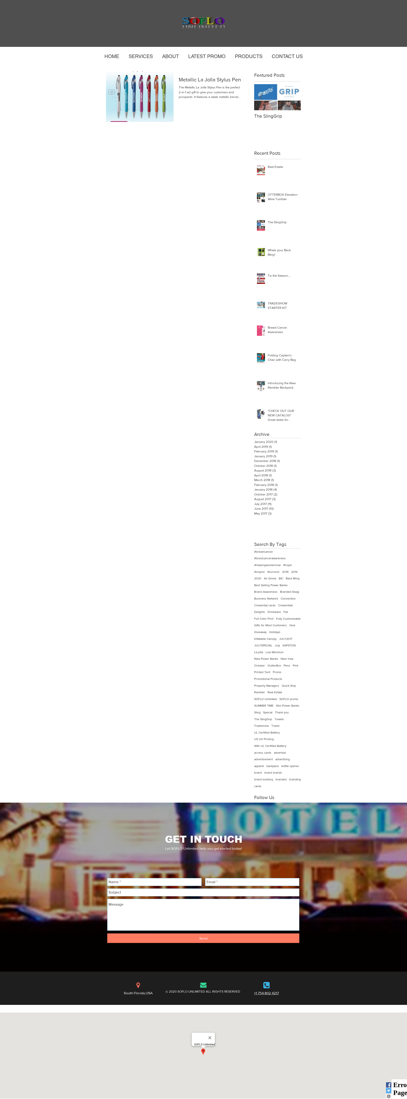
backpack (272, 766)
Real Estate (275, 692)
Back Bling (293, 578)
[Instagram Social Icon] (388, 1096)
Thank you (282, 712)
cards (257, 786)
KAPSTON (289, 645)
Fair (285, 612)
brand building (263, 779)
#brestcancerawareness (270, 558)
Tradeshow (261, 725)
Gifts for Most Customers (270, 625)
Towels (279, 719)
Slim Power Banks (287, 705)
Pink (295, 665)
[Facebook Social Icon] (388, 1085)
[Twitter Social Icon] (388, 1090)
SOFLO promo (288, 699)
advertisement (263, 759)
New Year (287, 658)
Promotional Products (268, 679)
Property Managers (266, 685)
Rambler (259, 692)
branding (295, 779)
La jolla (258, 652)
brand (258, 772)
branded (281, 779)
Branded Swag (289, 591)
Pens (287, 665)
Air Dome (270, 578)
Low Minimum (274, 652)
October (259, 665)
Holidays (274, 632)
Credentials (285, 605)
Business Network (266, 598)
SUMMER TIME (263, 705)
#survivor (273, 571)
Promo (277, 672)
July (277, 645)
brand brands (273, 772)
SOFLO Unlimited (265, 699)
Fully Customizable (288, 618)
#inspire (259, 571)
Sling (257, 712)
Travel (275, 725)
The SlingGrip (263, 719)
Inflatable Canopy (265, 638)
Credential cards (265, 605)
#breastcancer (263, 551)
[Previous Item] (261, 97)
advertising (282, 759)
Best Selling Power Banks (271, 585)
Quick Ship (289, 685)
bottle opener (290, 766)
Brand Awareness (265, 591)
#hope (287, 565)
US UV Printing (264, 739)
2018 (285, 571)
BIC (281, 578)
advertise (280, 752)
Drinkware (274, 612)
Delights (259, 612)
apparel (259, 766)
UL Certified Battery (267, 732)
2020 (257, 578)
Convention (288, 598)
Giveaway (260, 632)
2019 (294, 571)
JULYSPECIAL (263, 645)
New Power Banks (266, 658)
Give (292, 625)
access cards (262, 752)
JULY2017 (285, 638)
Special (267, 712)
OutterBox (274, 665)
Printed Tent (262, 672)
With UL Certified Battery (270, 746)
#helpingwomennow (267, 565)
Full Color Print (263, 618)
